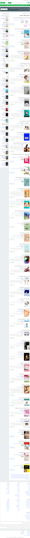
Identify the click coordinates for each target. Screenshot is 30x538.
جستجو (10, 2)
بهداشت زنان (19, 80)
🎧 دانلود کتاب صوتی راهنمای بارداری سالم (24, 452)
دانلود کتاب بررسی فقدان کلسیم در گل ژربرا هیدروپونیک (22, 408)
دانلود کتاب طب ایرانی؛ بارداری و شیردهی (24, 430)
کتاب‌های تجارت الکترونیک (3, 36)
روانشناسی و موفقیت (27, 515)
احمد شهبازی (3, 41)
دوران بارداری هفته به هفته (14, 192)
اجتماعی (18, 490)
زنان (20, 89)
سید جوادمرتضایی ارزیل (20, 310)
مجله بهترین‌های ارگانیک (20, 52)
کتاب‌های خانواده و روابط (14, 213)
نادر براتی (4, 79)
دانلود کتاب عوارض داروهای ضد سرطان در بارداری (23, 132)
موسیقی (18, 507)
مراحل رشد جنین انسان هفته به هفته (13, 193)
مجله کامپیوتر (7, 500)
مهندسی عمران (27, 501)
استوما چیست (19, 366)
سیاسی (18, 491)
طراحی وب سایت (7, 491)
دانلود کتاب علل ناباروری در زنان (25, 330)
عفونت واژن (22, 126)
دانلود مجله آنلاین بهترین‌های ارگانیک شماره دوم (23, 51)
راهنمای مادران (12, 168)
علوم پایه (18, 496)
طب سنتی (18, 157)
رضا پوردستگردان (21, 64)
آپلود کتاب (3, 2)
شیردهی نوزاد (11, 56)
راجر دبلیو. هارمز (21, 41)
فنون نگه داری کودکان (21, 283)
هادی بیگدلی (3, 89)
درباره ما (28, 533)
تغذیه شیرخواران (18, 56)
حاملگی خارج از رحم (14, 293)
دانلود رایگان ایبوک (19, 125)
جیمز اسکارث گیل (3, 84)
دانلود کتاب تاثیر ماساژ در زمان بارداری (24, 298)
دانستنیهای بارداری (17, 69)
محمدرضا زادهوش (3, 119)
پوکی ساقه (12, 412)
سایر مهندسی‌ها (27, 507)
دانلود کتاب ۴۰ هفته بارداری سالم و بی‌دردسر (23, 188)
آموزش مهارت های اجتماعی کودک (14, 281)
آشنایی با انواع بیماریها (12, 389)
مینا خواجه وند (21, 342)
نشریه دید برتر (21, 256)
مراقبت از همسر (12, 378)
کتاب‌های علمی (20, 410)
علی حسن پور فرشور (21, 156)
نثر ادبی (28, 490)
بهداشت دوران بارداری (18, 79)
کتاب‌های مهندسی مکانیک (3, 50)
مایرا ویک (22, 453)
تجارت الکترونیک (7, 488)
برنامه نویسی (7, 487)
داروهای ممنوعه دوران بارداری (16, 68)
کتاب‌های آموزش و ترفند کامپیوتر (3, 42)
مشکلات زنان (14, 69)
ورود (8, 0)
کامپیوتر (21, 5)
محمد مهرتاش (3, 70)
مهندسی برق (28, 503)
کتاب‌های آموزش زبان (3, 18)
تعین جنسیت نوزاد (14, 403)
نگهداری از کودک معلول (13, 282)
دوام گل (17, 412)
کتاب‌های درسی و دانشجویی (13, 201)
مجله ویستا (21, 234)
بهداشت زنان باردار (17, 90)
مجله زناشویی (15, 378)
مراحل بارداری (20, 146)
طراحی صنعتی (27, 500)
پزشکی (18, 486)
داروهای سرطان (17, 138)
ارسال (8, 527)
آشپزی (18, 501)
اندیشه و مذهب (17, 485)
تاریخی (18, 487)
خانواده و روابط (17, 502)
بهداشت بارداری (18, 89)
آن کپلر (22, 30)
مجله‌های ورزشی (20, 268)
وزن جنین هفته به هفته (14, 194)
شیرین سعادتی (3, 64)
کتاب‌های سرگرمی (3, 165)
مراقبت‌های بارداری (15, 443)
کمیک (28, 489)
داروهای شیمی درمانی (21, 138)
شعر (28, 486)
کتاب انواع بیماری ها (21, 391)
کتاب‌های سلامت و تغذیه (19, 76)
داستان (28, 484)
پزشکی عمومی (15, 179)
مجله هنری (8, 509)
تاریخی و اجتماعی (27, 516)
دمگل (15, 412)
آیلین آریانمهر (3, 29)
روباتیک (28, 506)
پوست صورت (17, 314)
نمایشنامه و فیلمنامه (27, 492)
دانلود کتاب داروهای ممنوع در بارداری (24, 63)
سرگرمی (18, 504)
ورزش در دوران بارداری (17, 475)
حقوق (18, 493)
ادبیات (26, 5)
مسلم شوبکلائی (21, 245)
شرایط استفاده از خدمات (26, 535)
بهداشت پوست (16, 313)
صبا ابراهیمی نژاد (3, 54)
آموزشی (28, 519)
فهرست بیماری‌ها (19, 389)
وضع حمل (13, 191)
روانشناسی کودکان (19, 280)
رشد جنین (21, 192)
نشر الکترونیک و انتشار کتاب (26, 0)
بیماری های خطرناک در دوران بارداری (17, 92)
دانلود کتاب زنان (11, 68)
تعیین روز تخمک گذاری (19, 403)
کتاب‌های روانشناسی (3, 120)
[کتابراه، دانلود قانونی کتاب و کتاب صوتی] (22, 22)
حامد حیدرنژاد (21, 409)
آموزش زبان (28, 494)
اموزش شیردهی (14, 56)
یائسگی (17, 324)
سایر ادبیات (28, 495)
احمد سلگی (3, 35)
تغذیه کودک (14, 79)
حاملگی (18, 195)
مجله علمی (8, 507)
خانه (28, 5)
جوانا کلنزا (22, 19)
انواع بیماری (13, 392)
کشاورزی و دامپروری (17, 495)
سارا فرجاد (22, 277)
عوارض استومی (11, 366)
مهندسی (17, 5)
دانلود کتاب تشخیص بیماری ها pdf (15, 391)
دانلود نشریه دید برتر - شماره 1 (25, 254)
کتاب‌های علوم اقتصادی (3, 71)
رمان (28, 485)
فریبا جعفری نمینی (21, 442)
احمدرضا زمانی (21, 75)
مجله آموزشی (7, 506)
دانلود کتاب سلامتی (14, 78)
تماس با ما (1, 0)
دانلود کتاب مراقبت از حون (26, 222)
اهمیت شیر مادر (21, 56)
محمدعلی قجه (3, 156)
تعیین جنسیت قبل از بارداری (21, 476)
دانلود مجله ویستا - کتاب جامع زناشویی (24, 374)
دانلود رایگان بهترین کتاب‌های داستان (3, 55)
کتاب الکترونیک (22, 532)
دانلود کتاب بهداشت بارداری (25, 85)
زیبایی (18, 503)
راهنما (4, 0)
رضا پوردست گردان (12, 126)
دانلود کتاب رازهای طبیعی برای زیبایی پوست (23, 309)
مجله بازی (8, 502)
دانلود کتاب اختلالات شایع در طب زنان (24, 121)
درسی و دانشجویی (17, 494)
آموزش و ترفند (7, 485)
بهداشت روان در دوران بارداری (20, 91)
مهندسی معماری (27, 502)
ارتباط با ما (28, 532)
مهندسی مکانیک (27, 504)
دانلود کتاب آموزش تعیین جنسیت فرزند (24, 397)
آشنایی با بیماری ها (21, 68)
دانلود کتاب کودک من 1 (26, 166)
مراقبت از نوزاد (21, 80)
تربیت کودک (15, 168)
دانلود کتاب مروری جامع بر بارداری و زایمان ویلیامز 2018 (22, 177)
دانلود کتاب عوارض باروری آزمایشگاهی (24, 287)
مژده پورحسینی (21, 431)
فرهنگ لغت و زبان (27, 493)
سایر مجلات (8, 510)
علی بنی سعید (21, 420)
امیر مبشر (4, 151)
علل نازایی (22, 336)
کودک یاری (12, 79)
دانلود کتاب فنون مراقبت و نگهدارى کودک (24, 276)
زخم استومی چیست (16, 366)
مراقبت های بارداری (19, 67)
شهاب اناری (3, 17)
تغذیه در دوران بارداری (23, 475)
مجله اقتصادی (7, 504)
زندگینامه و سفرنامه (27, 491)
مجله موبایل (8, 501)
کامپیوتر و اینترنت (7, 493)
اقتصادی (18, 484)
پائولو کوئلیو (3, 59)
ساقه (13, 412)
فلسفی (18, 492)
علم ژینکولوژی (16, 323)
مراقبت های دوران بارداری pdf (16, 474)
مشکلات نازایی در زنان (19, 336)
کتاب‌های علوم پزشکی (19, 65)
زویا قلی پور (3, 113)
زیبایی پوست (19, 313)
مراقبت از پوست (20, 314)
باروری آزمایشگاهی (20, 293)
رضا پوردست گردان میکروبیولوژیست (13, 67)
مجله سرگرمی (7, 503)
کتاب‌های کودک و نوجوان (19, 278)
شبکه (8, 490)
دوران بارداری (12, 146)
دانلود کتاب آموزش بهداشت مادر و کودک (24, 74)
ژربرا (20, 412)
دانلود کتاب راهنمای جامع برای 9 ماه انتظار (24, 441)
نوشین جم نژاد (3, 108)
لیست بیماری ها (21, 390)
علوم (23, 5)
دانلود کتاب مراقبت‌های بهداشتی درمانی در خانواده (23, 199)
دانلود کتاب (12, 60)
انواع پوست (13, 313)
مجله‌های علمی (20, 257)
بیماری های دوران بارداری (14, 91)
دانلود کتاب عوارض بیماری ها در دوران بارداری (23, 97)
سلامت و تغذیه (17, 505)
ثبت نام (6, 0)
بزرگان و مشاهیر (17, 500)
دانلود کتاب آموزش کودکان (14, 280)
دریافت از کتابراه (12, 35)
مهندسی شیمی (27, 505)
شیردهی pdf (15, 55)
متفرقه (18, 510)
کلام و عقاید (20, 157)
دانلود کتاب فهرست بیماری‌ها (25, 384)
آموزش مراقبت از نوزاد (18, 282)
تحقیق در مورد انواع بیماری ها (17, 390)
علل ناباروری (15, 292)
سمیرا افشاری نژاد (21, 167)
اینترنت (8, 484)
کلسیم (19, 412)
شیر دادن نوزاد (12, 55)
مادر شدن (18, 192)
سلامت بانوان (17, 78)
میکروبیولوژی (11, 69)
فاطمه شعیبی (21, 110)
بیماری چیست (12, 390)
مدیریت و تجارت (27, 517)
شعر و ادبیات (28, 513)
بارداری (21, 79)
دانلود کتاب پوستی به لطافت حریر (25, 340)
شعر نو (28, 487)
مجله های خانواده (19, 378)
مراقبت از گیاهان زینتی (15, 476)
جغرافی (18, 488)
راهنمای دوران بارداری (19, 31)
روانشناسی (18, 489)
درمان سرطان (14, 138)
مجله (11, 5)
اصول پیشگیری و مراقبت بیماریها (18, 392)
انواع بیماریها (16, 389)
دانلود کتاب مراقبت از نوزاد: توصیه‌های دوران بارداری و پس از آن (21, 17)
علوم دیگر (18, 497)
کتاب (4, 525)
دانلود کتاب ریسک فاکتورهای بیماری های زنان (23, 319)
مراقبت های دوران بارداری (12, 90)
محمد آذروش (3, 126)
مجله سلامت (7, 508)
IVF (20, 294)
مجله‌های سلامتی (20, 53)
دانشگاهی (18, 179)
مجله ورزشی (8, 505)
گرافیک (8, 492)
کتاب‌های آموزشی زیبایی (19, 235)
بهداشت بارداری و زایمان (14, 89)
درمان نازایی (17, 293)
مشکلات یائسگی (19, 126)
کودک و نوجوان (17, 506)
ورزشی (18, 508)
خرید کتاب (22, 534)
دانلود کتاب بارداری (27, 463)
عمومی (14, 5)
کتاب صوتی (8, 5)
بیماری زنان (20, 179)
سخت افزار (8, 489)
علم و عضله (21, 267)
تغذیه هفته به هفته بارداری (20, 194)
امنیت (8, 486)
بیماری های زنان (15, 125)
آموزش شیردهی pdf (19, 55)
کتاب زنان (20, 78)
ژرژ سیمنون (3, 95)
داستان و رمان (27, 514)
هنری (18, 509)
